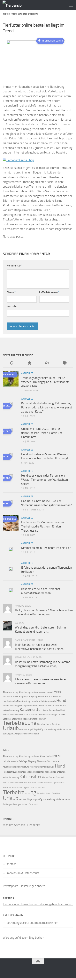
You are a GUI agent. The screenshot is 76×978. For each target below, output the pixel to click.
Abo (5, 692)
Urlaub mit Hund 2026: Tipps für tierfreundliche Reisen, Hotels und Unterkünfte (42, 433)
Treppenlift (33, 825)
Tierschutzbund (44, 724)
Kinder (46, 710)
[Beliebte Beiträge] (29, 363)
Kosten (52, 710)
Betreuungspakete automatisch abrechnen (32, 923)
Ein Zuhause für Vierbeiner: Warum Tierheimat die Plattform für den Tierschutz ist (42, 526)
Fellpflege (23, 696)
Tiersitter (56, 724)
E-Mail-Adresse (49, 292)
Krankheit (60, 710)
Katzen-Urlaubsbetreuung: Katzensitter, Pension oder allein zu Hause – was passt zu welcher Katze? (46, 407)
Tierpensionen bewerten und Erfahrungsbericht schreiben (38, 904)
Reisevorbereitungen (48, 714)
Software (7, 719)
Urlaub (11, 728)
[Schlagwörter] (64, 363)
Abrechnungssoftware (29, 692)
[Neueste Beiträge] (11, 363)
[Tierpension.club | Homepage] (16, 5)
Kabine (48, 705)
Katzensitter (31, 709)
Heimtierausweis (48, 701)
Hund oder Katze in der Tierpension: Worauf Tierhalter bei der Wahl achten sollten (44, 480)
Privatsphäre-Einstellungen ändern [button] (24, 886)
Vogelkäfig (38, 729)
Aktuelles (27, 373)
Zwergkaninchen (21, 733)
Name (11, 292)
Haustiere (35, 701)
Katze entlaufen (58, 705)
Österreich (34, 733)
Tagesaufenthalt (30, 719)
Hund (61, 700)
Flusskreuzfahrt (45, 696)
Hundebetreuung (11, 705)
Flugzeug (33, 696)
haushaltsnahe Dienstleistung (16, 701)
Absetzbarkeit (46, 692)
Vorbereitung (50, 729)
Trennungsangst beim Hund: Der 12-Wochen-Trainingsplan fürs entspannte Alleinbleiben (45, 382)
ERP (56, 692)
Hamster (57, 696)
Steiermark (17, 719)
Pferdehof (33, 714)
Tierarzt (42, 719)
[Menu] (71, 5)
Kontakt (11, 864)
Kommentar (14, 265)
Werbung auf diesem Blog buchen (23, 937)
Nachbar (24, 714)
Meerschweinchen (11, 714)
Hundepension (26, 705)
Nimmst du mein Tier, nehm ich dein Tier (46, 548)
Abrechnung (13, 692)
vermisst (23, 729)
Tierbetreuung (19, 723)
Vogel (30, 729)
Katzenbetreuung (11, 710)
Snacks (62, 714)
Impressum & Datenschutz (22, 873)
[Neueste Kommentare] (47, 363)
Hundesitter (38, 705)
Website (12, 306)
